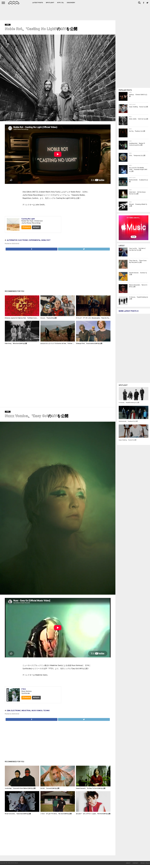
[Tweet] (84, 248)
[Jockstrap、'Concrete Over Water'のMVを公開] (22, 786)
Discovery (71, 3)
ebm (8, 711)
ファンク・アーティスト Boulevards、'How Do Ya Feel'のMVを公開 (98, 318)
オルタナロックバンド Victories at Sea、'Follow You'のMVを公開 (61, 343)
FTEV (23, 689)
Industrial (26, 711)
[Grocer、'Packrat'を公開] (57, 315)
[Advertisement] (75, 12)
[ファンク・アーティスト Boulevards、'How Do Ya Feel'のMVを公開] (93, 315)
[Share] (31, 248)
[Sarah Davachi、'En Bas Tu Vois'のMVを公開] (93, 786)
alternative (12, 240)
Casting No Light (28, 219)
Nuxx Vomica (37, 711)
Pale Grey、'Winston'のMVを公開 (16, 343)
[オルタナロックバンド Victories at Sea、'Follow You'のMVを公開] (57, 341)
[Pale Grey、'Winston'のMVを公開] (22, 341)
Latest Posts (37, 3)
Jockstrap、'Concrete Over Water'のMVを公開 (20, 788)
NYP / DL (60, 3)
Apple (37, 227)
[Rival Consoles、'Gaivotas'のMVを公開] (22, 811)
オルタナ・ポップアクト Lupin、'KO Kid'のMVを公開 (93, 814)
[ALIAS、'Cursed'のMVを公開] (57, 786)
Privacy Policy (145, 863)
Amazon (27, 227)
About (128, 863)
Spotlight (50, 3)
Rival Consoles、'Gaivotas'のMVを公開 (18, 814)
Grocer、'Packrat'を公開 (48, 318)
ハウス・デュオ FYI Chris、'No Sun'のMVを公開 (56, 814)
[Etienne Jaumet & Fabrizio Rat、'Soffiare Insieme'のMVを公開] (22, 315)
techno (46, 711)
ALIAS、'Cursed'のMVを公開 (49, 788)
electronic (23, 240)
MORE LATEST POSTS (128, 311)
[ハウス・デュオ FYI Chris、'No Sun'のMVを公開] (57, 811)
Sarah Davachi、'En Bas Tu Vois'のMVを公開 (90, 788)
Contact (135, 863)
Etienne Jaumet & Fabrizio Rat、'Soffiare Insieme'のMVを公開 (26, 318)
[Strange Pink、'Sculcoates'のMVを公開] (93, 341)
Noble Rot (46, 240)
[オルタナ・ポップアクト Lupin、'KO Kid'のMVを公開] (93, 811)
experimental (35, 240)
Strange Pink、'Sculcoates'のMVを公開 (89, 343)
